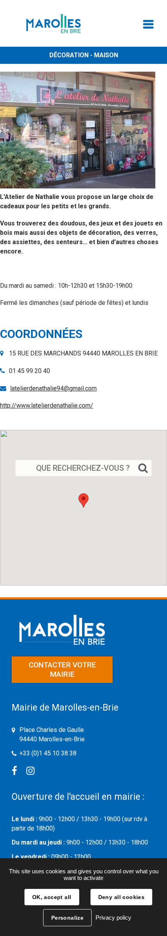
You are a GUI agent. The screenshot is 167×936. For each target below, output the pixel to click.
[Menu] (148, 26)
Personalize (67, 918)
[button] (83, 500)
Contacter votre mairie (62, 669)
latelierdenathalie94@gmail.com (53, 388)
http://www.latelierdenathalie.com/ (46, 405)
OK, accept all (51, 897)
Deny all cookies (121, 897)
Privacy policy (113, 917)
